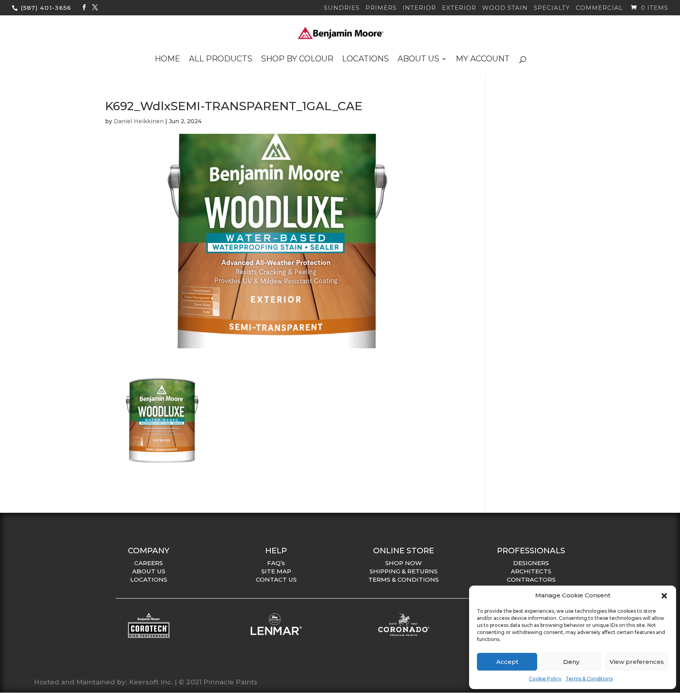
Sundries (342, 8)
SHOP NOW (403, 563)
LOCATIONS (148, 579)
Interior (419, 8)
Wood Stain (505, 8)
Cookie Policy (545, 679)
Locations (365, 59)
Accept (507, 661)
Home (167, 59)
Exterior (459, 8)
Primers (381, 8)
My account (483, 59)
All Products (220, 59)
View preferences (637, 661)
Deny (571, 661)
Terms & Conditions (589, 679)
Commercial (599, 8)
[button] (664, 596)
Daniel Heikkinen (139, 121)
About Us (418, 59)
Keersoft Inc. (151, 682)
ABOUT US (148, 571)
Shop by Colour (297, 59)
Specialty (552, 8)
